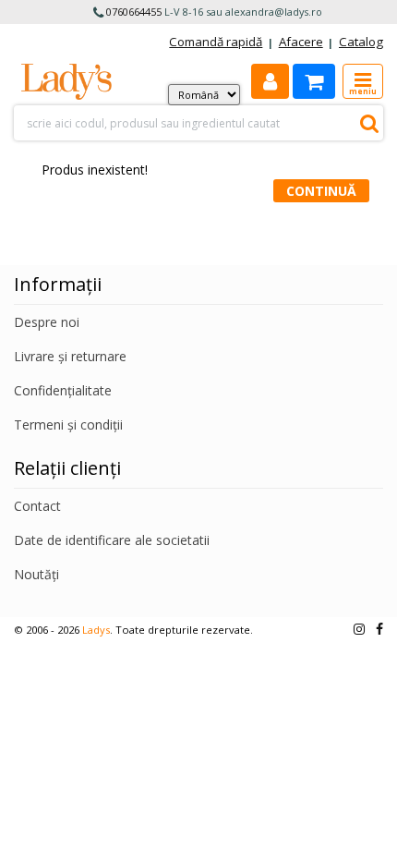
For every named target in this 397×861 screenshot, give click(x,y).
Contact (37, 506)
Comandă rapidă (215, 41)
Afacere (301, 41)
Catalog (361, 41)
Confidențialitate (63, 390)
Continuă (321, 191)
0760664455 (134, 11)
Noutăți (36, 574)
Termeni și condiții (68, 424)
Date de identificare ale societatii (112, 540)
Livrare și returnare (70, 356)
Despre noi (46, 322)
